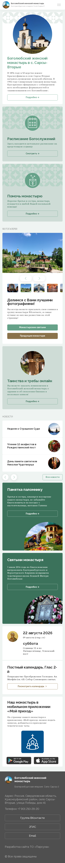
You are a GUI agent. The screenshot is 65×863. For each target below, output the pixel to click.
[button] (26, 278)
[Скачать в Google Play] (18, 758)
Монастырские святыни (32, 327)
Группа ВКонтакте (32, 817)
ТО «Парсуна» (39, 846)
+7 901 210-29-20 (28, 808)
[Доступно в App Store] (46, 758)
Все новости (53, 477)
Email (32, 835)
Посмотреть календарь (31, 686)
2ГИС (32, 826)
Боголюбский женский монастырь (27, 3)
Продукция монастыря (32, 336)
